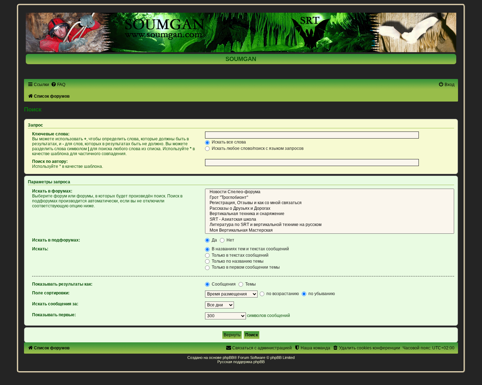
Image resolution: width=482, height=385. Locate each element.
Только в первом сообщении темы (245, 267)
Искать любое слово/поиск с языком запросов (257, 148)
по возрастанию (282, 293)
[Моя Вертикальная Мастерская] (329, 230)
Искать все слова (228, 142)
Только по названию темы (237, 261)
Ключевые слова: (51, 134)
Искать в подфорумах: (56, 240)
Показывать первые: (54, 314)
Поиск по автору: (50, 161)
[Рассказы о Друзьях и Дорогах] (329, 209)
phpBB (228, 357)
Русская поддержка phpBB (241, 362)
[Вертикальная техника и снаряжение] (329, 214)
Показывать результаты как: (62, 284)
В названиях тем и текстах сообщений (250, 248)
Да (214, 240)
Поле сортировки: (51, 293)
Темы (250, 284)
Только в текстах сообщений (240, 255)
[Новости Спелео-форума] (329, 192)
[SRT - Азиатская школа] (329, 219)
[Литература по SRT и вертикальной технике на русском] (329, 225)
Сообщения (223, 284)
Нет (229, 240)
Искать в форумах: (52, 191)
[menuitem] (58, 84)
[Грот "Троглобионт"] (329, 198)
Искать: (40, 248)
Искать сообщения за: (55, 303)
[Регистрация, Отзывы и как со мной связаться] (329, 203)
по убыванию (321, 293)
